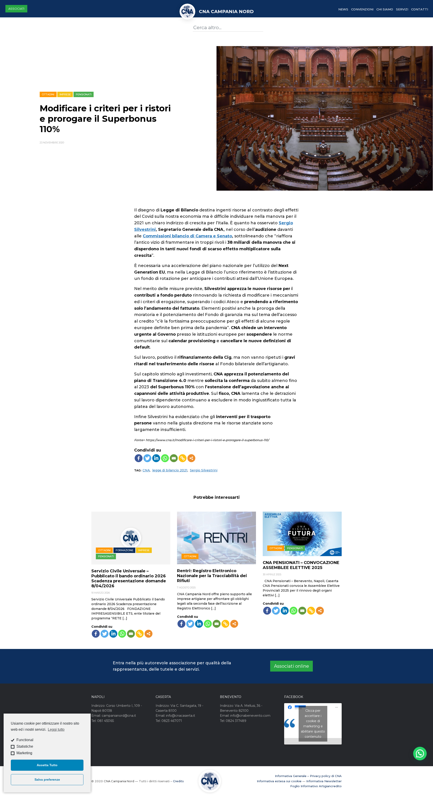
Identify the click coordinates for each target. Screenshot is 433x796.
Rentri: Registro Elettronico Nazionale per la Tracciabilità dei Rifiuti (212, 575)
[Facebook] (139, 458)
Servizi (402, 9)
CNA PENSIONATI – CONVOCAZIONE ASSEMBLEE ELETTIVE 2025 (301, 565)
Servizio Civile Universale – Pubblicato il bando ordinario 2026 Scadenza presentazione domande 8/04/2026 (128, 578)
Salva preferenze (47, 779)
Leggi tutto (56, 729)
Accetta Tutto (47, 765)
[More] (191, 458)
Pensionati (84, 94)
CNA (146, 470)
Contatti (419, 9)
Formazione (124, 550)
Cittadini (48, 94)
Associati (16, 8)
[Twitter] (147, 458)
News (343, 9)
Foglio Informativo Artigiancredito (316, 786)
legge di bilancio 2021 (169, 470)
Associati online (291, 666)
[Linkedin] (156, 458)
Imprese (65, 94)
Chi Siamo (384, 9)
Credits (178, 781)
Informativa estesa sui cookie (279, 781)
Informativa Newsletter (324, 781)
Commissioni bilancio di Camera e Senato (187, 236)
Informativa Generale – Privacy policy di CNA (308, 776)
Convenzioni (362, 9)
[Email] (174, 458)
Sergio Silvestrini (203, 470)
